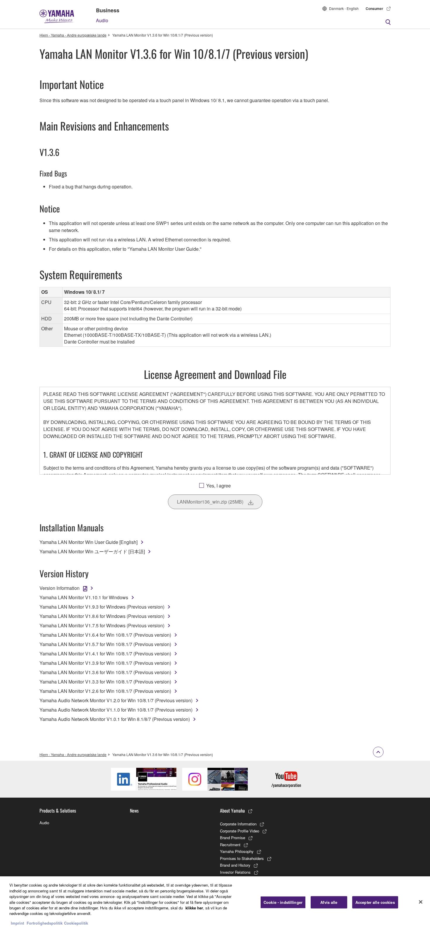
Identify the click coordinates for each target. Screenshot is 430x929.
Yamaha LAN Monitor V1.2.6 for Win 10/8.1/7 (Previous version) (105, 691)
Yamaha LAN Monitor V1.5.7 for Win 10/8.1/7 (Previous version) (105, 644)
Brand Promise (232, 837)
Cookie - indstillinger (283, 902)
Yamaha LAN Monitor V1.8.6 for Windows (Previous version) (101, 616)
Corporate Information (238, 824)
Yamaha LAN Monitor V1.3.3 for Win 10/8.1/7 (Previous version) (105, 681)
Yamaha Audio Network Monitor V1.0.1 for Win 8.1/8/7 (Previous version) (114, 719)
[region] (215, 902)
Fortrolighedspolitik (45, 923)
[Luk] (420, 902)
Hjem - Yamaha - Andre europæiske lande (72, 34)
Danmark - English (344, 8)
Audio (102, 20)
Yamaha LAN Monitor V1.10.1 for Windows (83, 597)
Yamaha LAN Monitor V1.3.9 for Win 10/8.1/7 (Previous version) (105, 663)
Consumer (374, 8)
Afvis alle (328, 902)
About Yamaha (232, 810)
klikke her (194, 908)
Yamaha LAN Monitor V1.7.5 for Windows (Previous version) (101, 625)
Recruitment (230, 844)
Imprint (17, 923)
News (134, 810)
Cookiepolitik (76, 923)
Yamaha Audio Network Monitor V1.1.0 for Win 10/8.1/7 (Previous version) (115, 709)
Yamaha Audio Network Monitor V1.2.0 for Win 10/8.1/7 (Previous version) (115, 700)
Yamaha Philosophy (237, 851)
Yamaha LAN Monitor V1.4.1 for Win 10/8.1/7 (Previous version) (105, 653)
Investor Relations (235, 872)
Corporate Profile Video (239, 831)
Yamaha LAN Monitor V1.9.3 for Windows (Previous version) (101, 606)
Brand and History (235, 865)
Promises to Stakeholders (242, 858)
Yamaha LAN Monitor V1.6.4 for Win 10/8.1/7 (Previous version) (105, 634)
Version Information (59, 588)
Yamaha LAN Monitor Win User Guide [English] (88, 542)
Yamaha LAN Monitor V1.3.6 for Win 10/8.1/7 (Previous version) (105, 672)
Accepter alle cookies (375, 902)
